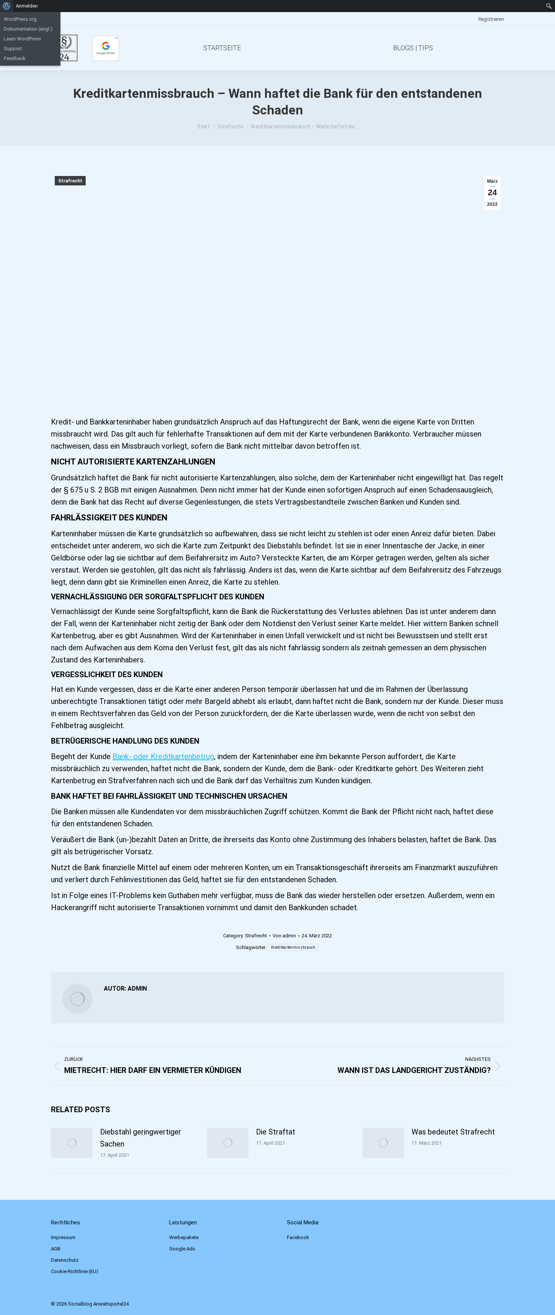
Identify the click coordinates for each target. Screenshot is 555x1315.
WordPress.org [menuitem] (20, 19)
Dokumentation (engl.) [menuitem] (28, 29)
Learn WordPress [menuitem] (22, 39)
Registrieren (491, 19)
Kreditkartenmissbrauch (293, 947)
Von (284, 935)
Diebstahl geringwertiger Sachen (140, 1137)
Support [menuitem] (13, 48)
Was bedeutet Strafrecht (453, 1131)
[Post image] (71, 1143)
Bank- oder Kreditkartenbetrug (163, 756)
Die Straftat (275, 1131)
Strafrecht (70, 181)
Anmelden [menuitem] (27, 6)
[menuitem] (6, 6)
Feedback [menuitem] (15, 58)
